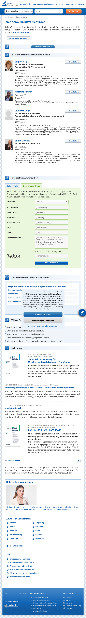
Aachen (13, 523)
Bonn (37, 531)
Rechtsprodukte (50, 4)
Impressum (33, 326)
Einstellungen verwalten (43, 320)
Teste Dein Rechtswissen (43, 47)
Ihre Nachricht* (14, 237)
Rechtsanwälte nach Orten (41, 600)
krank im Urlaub (13, 408)
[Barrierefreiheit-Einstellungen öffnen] (82, 312)
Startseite (69, 598)
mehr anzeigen (16, 545)
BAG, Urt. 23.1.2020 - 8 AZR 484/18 (44, 430)
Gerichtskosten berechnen (22, 569)
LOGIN (81, 4)
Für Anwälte (71, 4)
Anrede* (11, 201)
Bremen (38, 535)
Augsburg (39, 523)
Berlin (12, 527)
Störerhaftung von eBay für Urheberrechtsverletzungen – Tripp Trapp (49, 360)
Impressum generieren (20, 559)
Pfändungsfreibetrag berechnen (24, 573)
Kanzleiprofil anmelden (40, 597)
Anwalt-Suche (25, 4)
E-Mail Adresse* (14, 222)
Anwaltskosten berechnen (22, 562)
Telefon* (11, 217)
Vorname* (12, 212)
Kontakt (68, 600)
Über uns (69, 608)
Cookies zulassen (43, 314)
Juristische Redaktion (40, 611)
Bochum (13, 531)
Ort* (9, 232)
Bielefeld (39, 527)
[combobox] (52, 202)
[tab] (18, 38)
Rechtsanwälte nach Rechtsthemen (44, 606)
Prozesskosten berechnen (21, 566)
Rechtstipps (38, 4)
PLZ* (9, 227)
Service (62, 4)
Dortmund (39, 539)
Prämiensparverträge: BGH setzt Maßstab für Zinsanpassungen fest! (39, 387)
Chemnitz (14, 539)
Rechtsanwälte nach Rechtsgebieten (45, 603)
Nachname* (12, 207)
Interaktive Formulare (20, 576)
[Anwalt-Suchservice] (14, 5)
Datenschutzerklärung (48, 326)
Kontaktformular (21, 32)
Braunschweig (16, 535)
